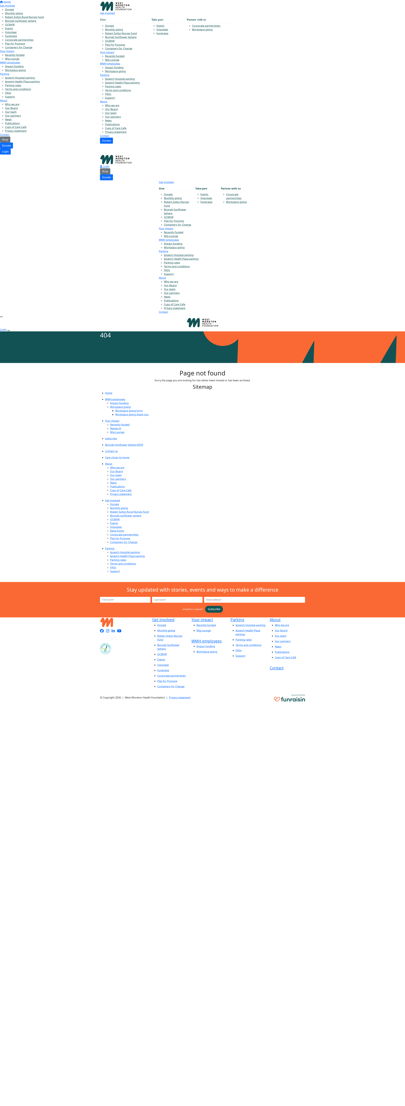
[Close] (8, 330)
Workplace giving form (129, 410)
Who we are (112, 105)
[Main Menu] (1, 316)
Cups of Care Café (285, 657)
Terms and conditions (118, 90)
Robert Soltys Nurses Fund (121, 33)
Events (160, 25)
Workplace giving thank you (132, 414)
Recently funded (115, 56)
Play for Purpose (115, 44)
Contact (104, 135)
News (108, 120)
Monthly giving (114, 29)
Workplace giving (202, 29)
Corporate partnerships (206, 25)
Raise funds (117, 531)
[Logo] (116, 6)
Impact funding (114, 67)
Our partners (113, 117)
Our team (111, 113)
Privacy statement (116, 132)
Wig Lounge (112, 60)
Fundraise (162, 33)
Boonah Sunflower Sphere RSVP (124, 445)
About (103, 101)
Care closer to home (117, 457)
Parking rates (113, 86)
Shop (105, 171)
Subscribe (111, 438)
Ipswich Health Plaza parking (122, 82)
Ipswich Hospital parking (120, 79)
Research (115, 428)
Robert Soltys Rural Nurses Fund (129, 512)
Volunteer (162, 29)
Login (5, 151)
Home (108, 393)
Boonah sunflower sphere (125, 515)
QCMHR (110, 41)
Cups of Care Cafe (115, 128)
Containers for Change (118, 48)
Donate (6, 145)
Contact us (111, 451)
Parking (104, 75)
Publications (112, 124)
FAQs (108, 94)
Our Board (111, 109)
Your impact (107, 52)
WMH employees (110, 63)
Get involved (107, 13)
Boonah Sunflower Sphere (121, 37)
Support (110, 98)
